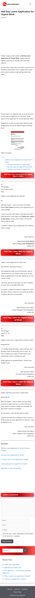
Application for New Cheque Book (11, 468)
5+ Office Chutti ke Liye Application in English (15, 459)
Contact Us (17, 589)
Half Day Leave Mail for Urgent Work (18, 164)
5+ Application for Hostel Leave (11, 567)
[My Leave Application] (11, 4)
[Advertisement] (17, 37)
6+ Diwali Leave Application (10, 564)
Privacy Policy (17, 592)
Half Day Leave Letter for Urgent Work (19, 169)
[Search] (25, 551)
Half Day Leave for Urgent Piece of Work (19, 167)
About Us (10, 589)
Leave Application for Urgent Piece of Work (14, 464)
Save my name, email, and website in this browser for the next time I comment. (18, 535)
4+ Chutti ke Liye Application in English (14, 579)
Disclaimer (25, 589)
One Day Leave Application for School (12, 455)
